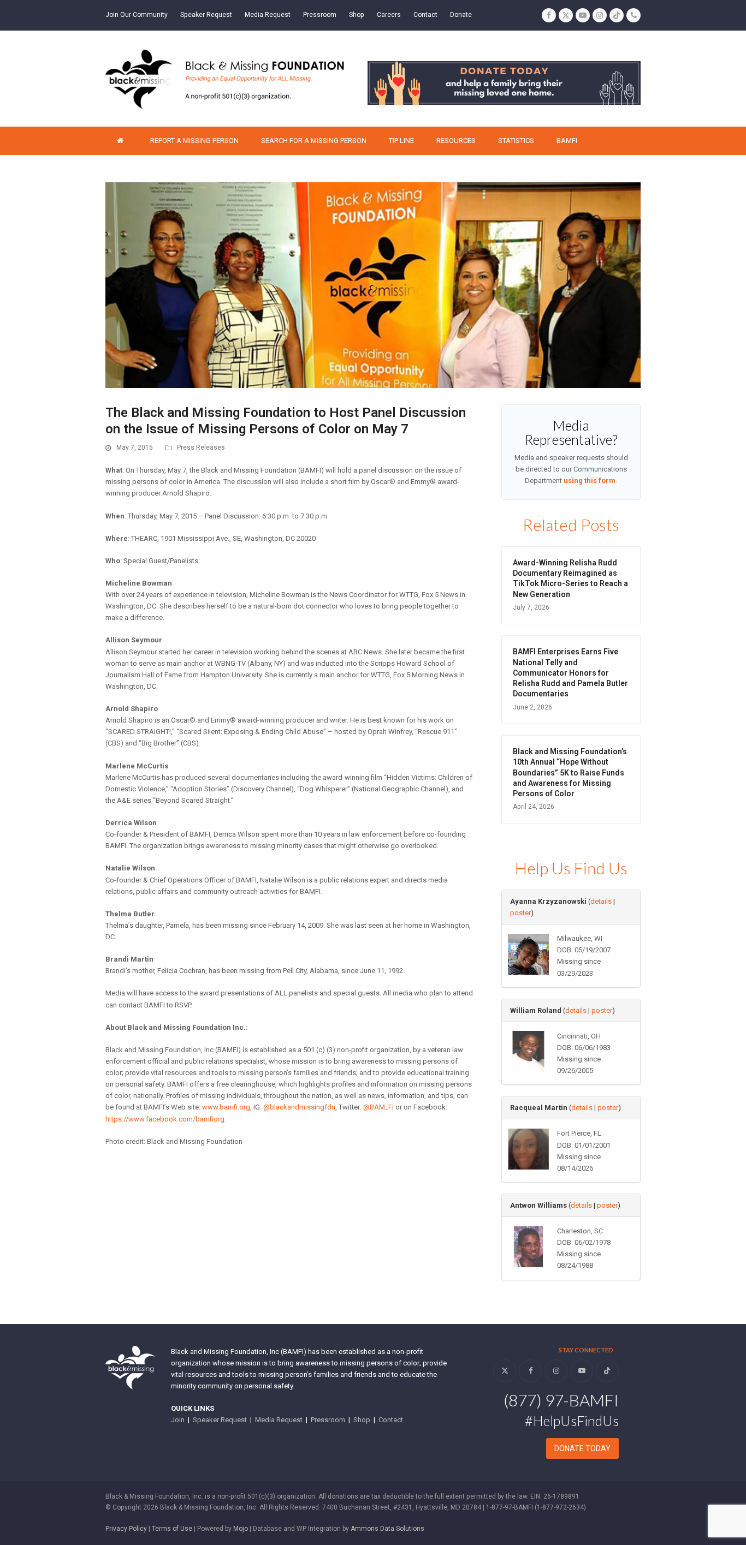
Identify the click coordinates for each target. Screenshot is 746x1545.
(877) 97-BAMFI (561, 1400)
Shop (361, 1420)
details (601, 901)
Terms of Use (172, 1528)
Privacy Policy (126, 1528)
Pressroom (328, 1420)
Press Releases (201, 447)
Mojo (240, 1528)
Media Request (279, 1420)
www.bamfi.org (226, 1107)
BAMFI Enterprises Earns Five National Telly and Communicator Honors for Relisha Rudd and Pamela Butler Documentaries (570, 672)
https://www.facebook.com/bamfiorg (164, 1119)
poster (520, 913)
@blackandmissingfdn (299, 1107)
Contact (390, 1420)
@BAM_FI (378, 1107)
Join (178, 1420)
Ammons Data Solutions (387, 1528)
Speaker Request (220, 1420)
